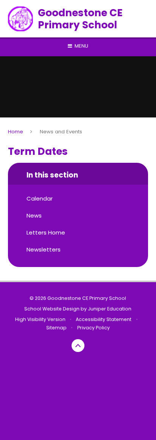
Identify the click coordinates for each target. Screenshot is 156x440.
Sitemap (56, 327)
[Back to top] (78, 345)
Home (15, 131)
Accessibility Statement (103, 319)
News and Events (61, 131)
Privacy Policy (93, 327)
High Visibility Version (40, 319)
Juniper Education (109, 309)
